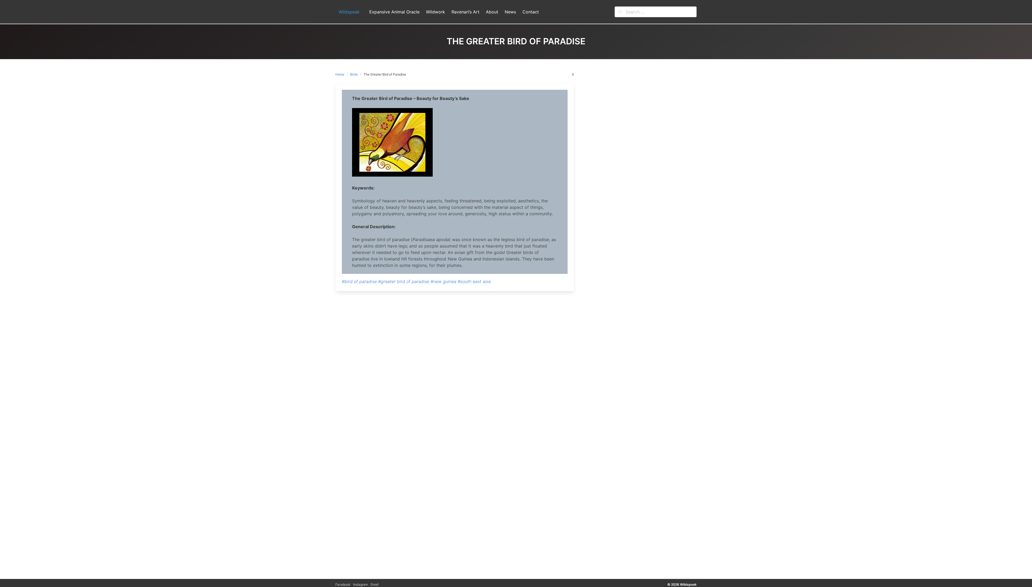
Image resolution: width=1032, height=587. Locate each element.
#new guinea (443, 281)
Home (339, 74)
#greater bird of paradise (403, 281)
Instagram (360, 584)
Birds (354, 74)
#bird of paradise (359, 281)
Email (375, 584)
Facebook (342, 584)
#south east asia (474, 281)
